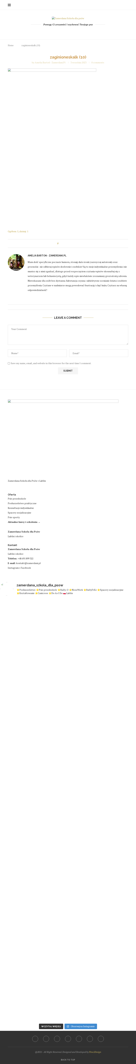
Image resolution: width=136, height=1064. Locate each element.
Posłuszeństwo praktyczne (22, 503)
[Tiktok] (81, 31)
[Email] (72, 31)
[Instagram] (64, 31)
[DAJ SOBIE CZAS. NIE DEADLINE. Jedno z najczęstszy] (10, 810)
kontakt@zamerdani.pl (28, 563)
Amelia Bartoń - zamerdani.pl (50, 62)
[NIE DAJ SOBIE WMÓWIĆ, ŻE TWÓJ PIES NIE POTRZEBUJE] (102, 801)
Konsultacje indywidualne (21, 507)
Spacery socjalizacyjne (19, 512)
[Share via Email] (74, 243)
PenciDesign (95, 1051)
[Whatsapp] (77, 31)
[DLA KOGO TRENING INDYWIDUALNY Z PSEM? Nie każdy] (33, 785)
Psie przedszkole (17, 498)
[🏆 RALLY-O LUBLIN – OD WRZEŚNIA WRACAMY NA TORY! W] (79, 804)
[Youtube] (68, 31)
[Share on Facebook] (64, 243)
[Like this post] (60, 243)
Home (11, 45)
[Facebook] (55, 31)
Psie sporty (14, 517)
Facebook (26, 567)
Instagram (13, 567)
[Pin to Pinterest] (71, 243)
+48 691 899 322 (25, 558)
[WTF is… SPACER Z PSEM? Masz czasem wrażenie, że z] (56, 778)
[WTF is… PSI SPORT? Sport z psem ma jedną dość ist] (125, 807)
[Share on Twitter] (67, 243)
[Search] (126, 5)
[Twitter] (59, 31)
